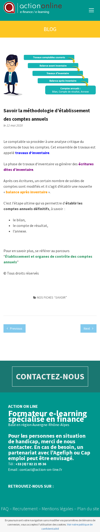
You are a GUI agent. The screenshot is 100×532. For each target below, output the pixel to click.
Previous (15, 328)
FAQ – (6, 508)
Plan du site (88, 508)
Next (87, 328)
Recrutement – (27, 508)
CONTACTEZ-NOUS (50, 376)
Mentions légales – (59, 508)
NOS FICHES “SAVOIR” (52, 297)
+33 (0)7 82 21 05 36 (30, 464)
